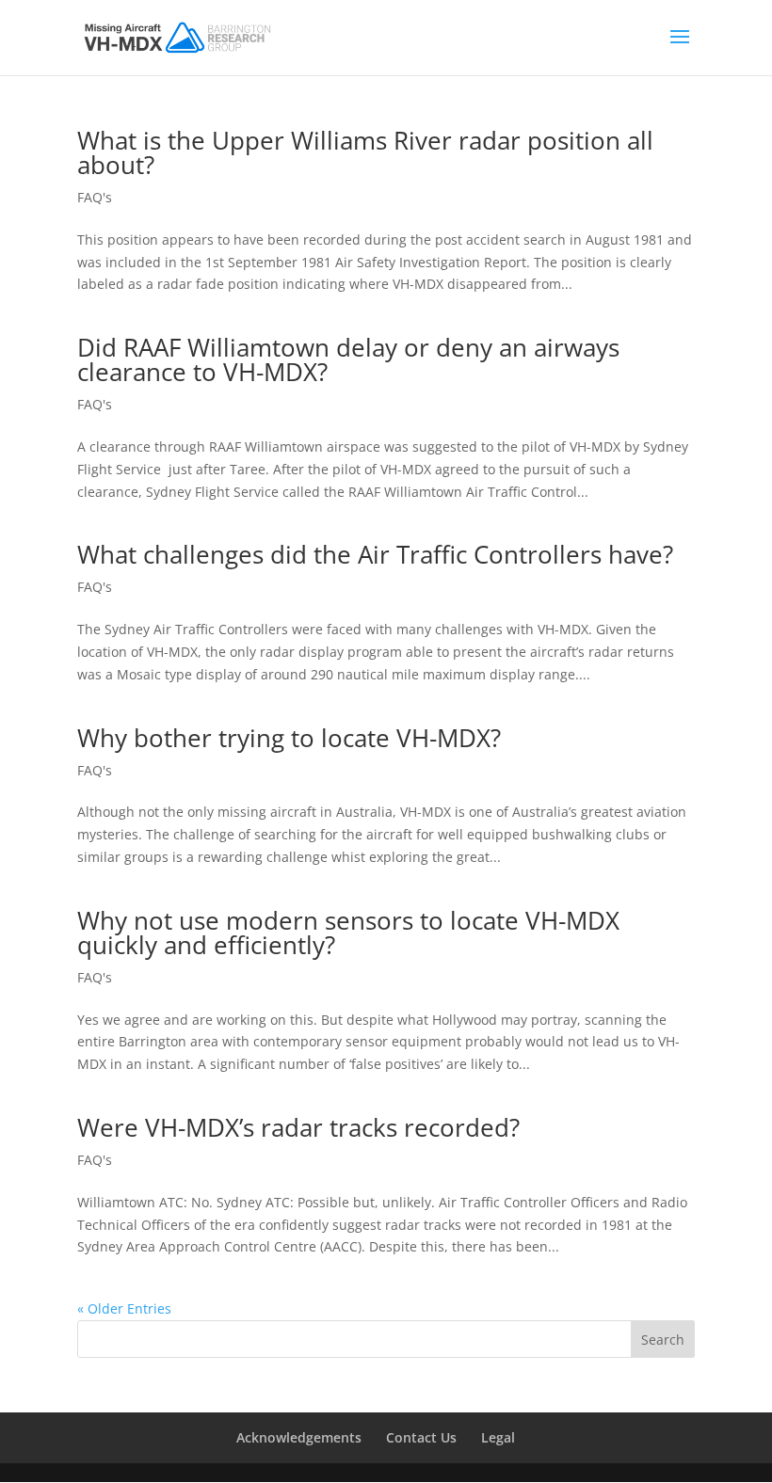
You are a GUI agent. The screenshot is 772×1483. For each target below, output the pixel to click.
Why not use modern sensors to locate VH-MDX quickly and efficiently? (348, 932)
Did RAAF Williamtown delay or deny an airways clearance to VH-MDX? (348, 359)
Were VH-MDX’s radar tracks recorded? (298, 1127)
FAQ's (94, 197)
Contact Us (421, 1437)
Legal (498, 1437)
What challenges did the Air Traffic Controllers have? (375, 554)
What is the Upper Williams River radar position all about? (365, 152)
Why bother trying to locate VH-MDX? (289, 738)
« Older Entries (124, 1308)
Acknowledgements (299, 1437)
